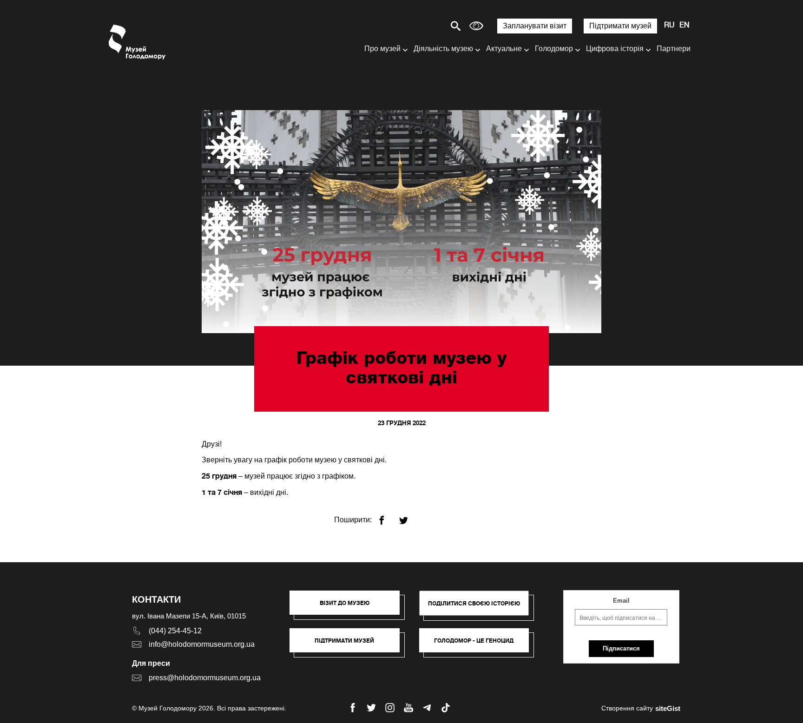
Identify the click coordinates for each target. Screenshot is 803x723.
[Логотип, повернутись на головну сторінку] (138, 42)
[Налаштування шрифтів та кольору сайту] (476, 26)
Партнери (674, 49)
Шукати (423, 25)
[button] (349, 607)
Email (621, 600)
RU (669, 25)
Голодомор (554, 49)
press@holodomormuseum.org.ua (205, 678)
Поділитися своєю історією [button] (474, 603)
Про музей (382, 49)
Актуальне (504, 49)
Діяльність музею (443, 49)
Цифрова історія (615, 49)
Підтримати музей (620, 26)
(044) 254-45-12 (175, 631)
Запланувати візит (534, 26)
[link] (349, 644)
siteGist (667, 708)
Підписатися (621, 648)
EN (684, 25)
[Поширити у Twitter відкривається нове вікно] (409, 516)
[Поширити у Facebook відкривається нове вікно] (387, 516)
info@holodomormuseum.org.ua (202, 644)
